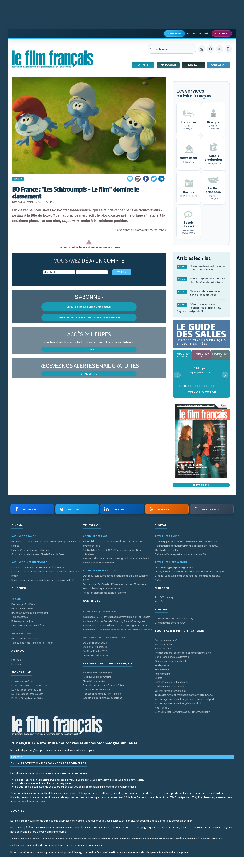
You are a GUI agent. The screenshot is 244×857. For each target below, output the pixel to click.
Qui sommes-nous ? (166, 640)
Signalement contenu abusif (170, 661)
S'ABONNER (221, 33)
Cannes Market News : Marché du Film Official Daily (182, 711)
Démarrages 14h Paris (23, 604)
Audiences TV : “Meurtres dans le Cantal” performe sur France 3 (117, 629)
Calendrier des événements (98, 689)
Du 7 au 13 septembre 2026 (26, 689)
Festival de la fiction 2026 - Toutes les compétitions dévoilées (112, 552)
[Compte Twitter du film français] (219, 49)
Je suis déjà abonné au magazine (89, 307)
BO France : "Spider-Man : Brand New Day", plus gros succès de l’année (45, 543)
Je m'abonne (201, 485)
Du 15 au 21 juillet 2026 (95, 647)
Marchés (16, 664)
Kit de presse (162, 665)
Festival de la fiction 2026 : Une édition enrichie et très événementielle (113, 543)
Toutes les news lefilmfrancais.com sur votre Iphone (184, 694)
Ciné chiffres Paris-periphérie (27, 625)
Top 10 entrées (19, 616)
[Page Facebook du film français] (210, 49)
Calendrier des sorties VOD (170, 622)
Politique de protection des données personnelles (183, 652)
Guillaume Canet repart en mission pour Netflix (180, 554)
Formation (218, 65)
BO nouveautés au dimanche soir (29, 612)
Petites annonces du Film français (102, 693)
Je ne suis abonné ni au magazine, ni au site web (89, 317)
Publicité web (162, 669)
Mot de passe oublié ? (198, 33)
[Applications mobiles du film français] (228, 49)
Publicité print (162, 673)
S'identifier (174, 33)
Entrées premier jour (22, 621)
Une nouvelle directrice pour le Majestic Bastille (201, 267)
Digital (193, 65)
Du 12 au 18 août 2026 (95, 642)
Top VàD (159, 601)
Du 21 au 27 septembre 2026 (27, 698)
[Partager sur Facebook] (145, 179)
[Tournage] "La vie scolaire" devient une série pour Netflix (186, 541)
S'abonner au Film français (97, 672)
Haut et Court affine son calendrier (30, 550)
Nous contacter (164, 644)
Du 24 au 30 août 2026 (24, 681)
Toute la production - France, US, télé (103, 685)
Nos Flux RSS (162, 707)
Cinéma (143, 65)
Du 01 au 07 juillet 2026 (96, 655)
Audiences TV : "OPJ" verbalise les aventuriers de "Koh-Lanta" (116, 616)
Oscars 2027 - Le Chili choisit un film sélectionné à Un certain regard (45, 573)
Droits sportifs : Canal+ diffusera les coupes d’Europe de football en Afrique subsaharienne (114, 586)
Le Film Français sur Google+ (170, 690)
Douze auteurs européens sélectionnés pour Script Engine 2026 (115, 577)
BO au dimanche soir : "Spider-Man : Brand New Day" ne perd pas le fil (199, 307)
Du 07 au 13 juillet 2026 (95, 651)
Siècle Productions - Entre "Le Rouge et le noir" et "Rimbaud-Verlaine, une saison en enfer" (116, 560)
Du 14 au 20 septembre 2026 (27, 694)
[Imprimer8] (138, 179)
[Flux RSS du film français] (201, 49)
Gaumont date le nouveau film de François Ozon (200, 293)
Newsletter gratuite (94, 681)
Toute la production (201, 391)
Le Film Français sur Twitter (170, 686)
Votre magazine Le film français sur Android (178, 703)
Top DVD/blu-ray (164, 597)
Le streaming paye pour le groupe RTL (175, 567)
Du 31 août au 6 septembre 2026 (29, 685)
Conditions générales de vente (172, 656)
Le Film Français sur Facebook (171, 682)
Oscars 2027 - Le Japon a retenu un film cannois (37, 567)
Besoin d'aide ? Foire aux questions (102, 698)
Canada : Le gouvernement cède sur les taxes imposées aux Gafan (187, 577)
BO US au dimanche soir (24, 638)
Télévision (168, 65)
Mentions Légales (164, 648)
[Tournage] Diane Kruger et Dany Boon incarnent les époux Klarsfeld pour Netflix (186, 547)
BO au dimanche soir (22, 608)
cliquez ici (89, 349)
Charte (158, 678)
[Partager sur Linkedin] (161, 179)
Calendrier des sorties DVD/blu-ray (174, 618)
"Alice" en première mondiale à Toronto (104, 592)
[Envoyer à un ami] (130, 179)
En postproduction (199, 370)
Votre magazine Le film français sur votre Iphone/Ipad (184, 699)
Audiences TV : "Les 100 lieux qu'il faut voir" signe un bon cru (115, 625)
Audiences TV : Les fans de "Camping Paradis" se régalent (114, 621)
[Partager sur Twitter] (153, 179)
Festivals (16, 659)
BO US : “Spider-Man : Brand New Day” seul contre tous (201, 280)
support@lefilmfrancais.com (28, 801)
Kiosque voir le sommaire (97, 676)
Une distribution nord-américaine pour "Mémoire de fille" (42, 580)
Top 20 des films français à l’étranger (32, 642)
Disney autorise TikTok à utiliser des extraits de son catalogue (189, 571)
